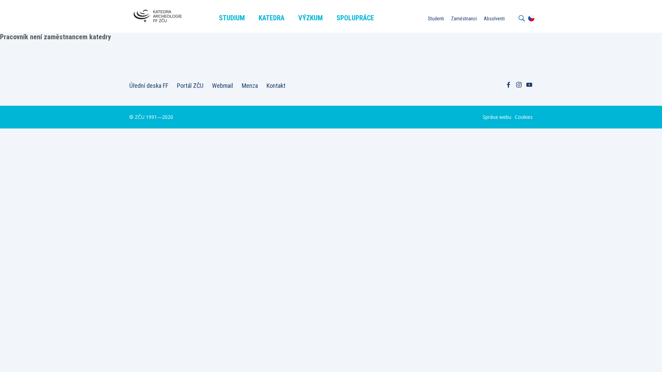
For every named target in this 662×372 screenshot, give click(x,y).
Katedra (271, 18)
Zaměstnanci (464, 18)
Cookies (524, 117)
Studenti (436, 18)
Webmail (222, 85)
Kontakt (276, 85)
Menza (250, 85)
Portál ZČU (190, 85)
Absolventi (494, 18)
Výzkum (310, 18)
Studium (232, 18)
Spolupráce (355, 18)
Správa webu (497, 117)
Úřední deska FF (148, 85)
